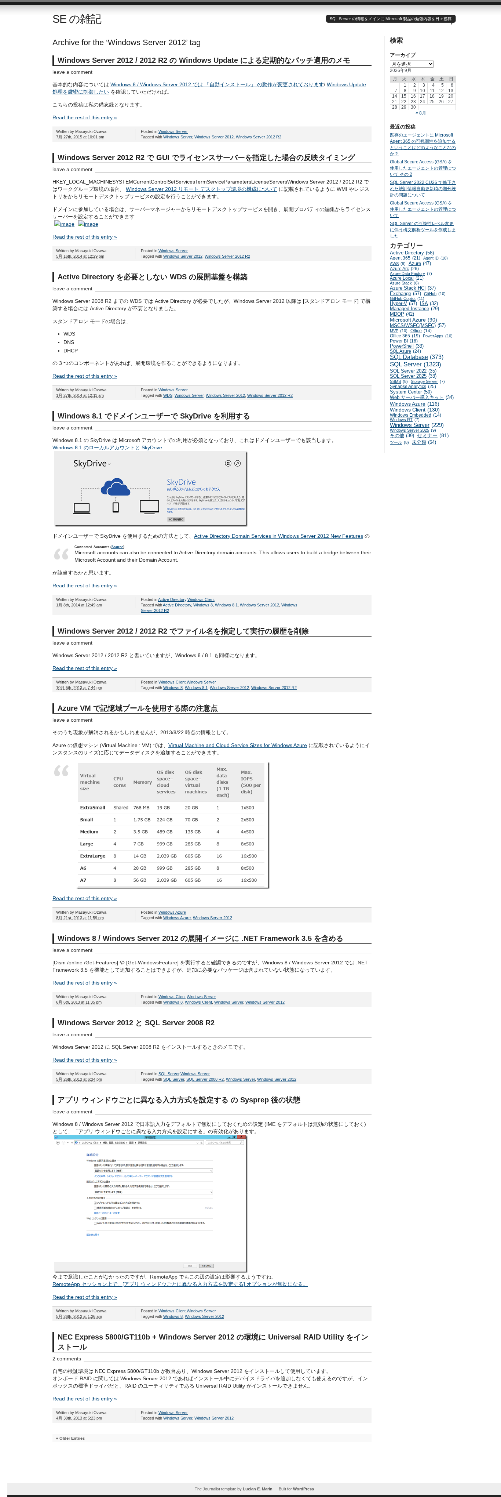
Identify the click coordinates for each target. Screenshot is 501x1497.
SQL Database (416, 357)
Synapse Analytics (413, 386)
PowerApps (438, 336)
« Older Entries (70, 1438)
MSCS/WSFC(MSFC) (418, 325)
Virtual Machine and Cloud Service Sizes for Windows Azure (237, 745)
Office (421, 330)
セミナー (433, 435)
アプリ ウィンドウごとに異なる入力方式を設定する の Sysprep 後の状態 (179, 1100)
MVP (398, 331)
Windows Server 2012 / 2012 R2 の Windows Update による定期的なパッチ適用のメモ (204, 60)
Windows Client (201, 599)
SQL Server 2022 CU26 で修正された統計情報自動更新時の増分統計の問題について (423, 188)
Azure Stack (404, 283)
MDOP (402, 314)
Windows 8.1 (226, 605)
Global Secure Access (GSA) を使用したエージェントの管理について (423, 209)
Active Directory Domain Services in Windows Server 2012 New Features (278, 536)
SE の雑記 (76, 19)
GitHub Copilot (407, 298)
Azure (420, 263)
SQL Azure (405, 351)
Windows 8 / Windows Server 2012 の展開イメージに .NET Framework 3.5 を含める (200, 938)
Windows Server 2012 (214, 137)
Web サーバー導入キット (422, 397)
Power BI (404, 341)
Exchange (405, 293)
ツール (399, 442)
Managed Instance (414, 308)
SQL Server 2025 (413, 376)
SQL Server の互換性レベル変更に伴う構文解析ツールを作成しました (423, 230)
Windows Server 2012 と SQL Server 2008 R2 (136, 1023)
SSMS (399, 381)
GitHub (435, 293)
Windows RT (405, 419)
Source (117, 547)
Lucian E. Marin (258, 1489)
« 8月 (421, 113)
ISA (429, 303)
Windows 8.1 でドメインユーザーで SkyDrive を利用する (154, 416)
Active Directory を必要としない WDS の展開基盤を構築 (153, 277)
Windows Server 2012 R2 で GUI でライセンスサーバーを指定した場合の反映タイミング (206, 157)
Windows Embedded (415, 415)
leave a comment (72, 72)
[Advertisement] (254, 1466)
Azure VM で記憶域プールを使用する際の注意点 (138, 708)
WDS (167, 395)
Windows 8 (203, 605)
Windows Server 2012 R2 (258, 137)
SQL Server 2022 (413, 371)
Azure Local (407, 278)
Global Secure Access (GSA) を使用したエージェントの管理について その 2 (423, 168)
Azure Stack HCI (413, 288)
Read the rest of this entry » (84, 117)
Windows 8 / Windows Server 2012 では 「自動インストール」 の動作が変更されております (217, 84)
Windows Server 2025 (413, 430)
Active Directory (172, 599)
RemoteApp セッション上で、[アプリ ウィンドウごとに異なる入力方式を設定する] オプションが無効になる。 (180, 1284)
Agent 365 (405, 258)
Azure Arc (404, 268)
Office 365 (405, 335)
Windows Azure (172, 912)
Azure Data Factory (411, 273)
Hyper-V (403, 303)
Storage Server (428, 381)
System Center (411, 392)
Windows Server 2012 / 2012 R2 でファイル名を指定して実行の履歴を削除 (183, 631)
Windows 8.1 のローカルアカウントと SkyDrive (107, 447)
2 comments (66, 1359)
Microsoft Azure (413, 320)
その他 (402, 435)
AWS (398, 263)
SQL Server (168, 1074)
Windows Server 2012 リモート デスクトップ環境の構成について (201, 189)
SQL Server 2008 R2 (205, 1079)
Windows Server (173, 131)
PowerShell (407, 346)
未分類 (424, 442)
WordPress (303, 1489)
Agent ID (435, 258)
